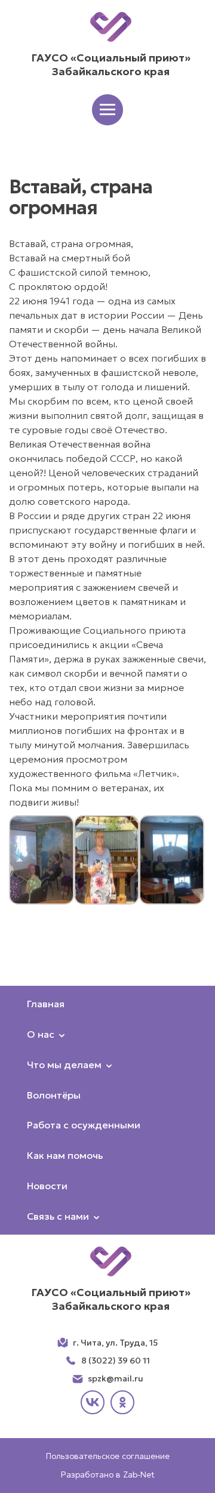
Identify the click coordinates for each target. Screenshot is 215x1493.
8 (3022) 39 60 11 (115, 1360)
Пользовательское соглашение (108, 1456)
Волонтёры (54, 1095)
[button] (107, 110)
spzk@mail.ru (115, 1378)
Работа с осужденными (83, 1125)
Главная (45, 1004)
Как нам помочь (65, 1155)
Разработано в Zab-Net (108, 1474)
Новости (47, 1186)
